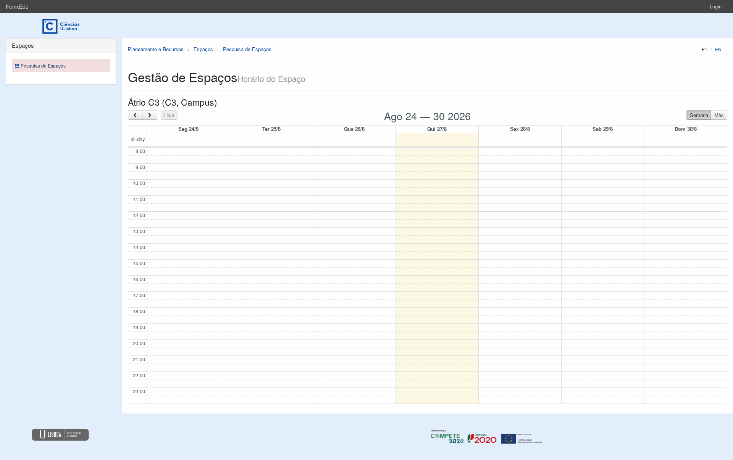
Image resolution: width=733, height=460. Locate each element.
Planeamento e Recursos (156, 49)
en (718, 49)
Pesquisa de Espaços (247, 49)
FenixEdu (17, 6)
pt (704, 49)
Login (716, 6)
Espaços (203, 49)
